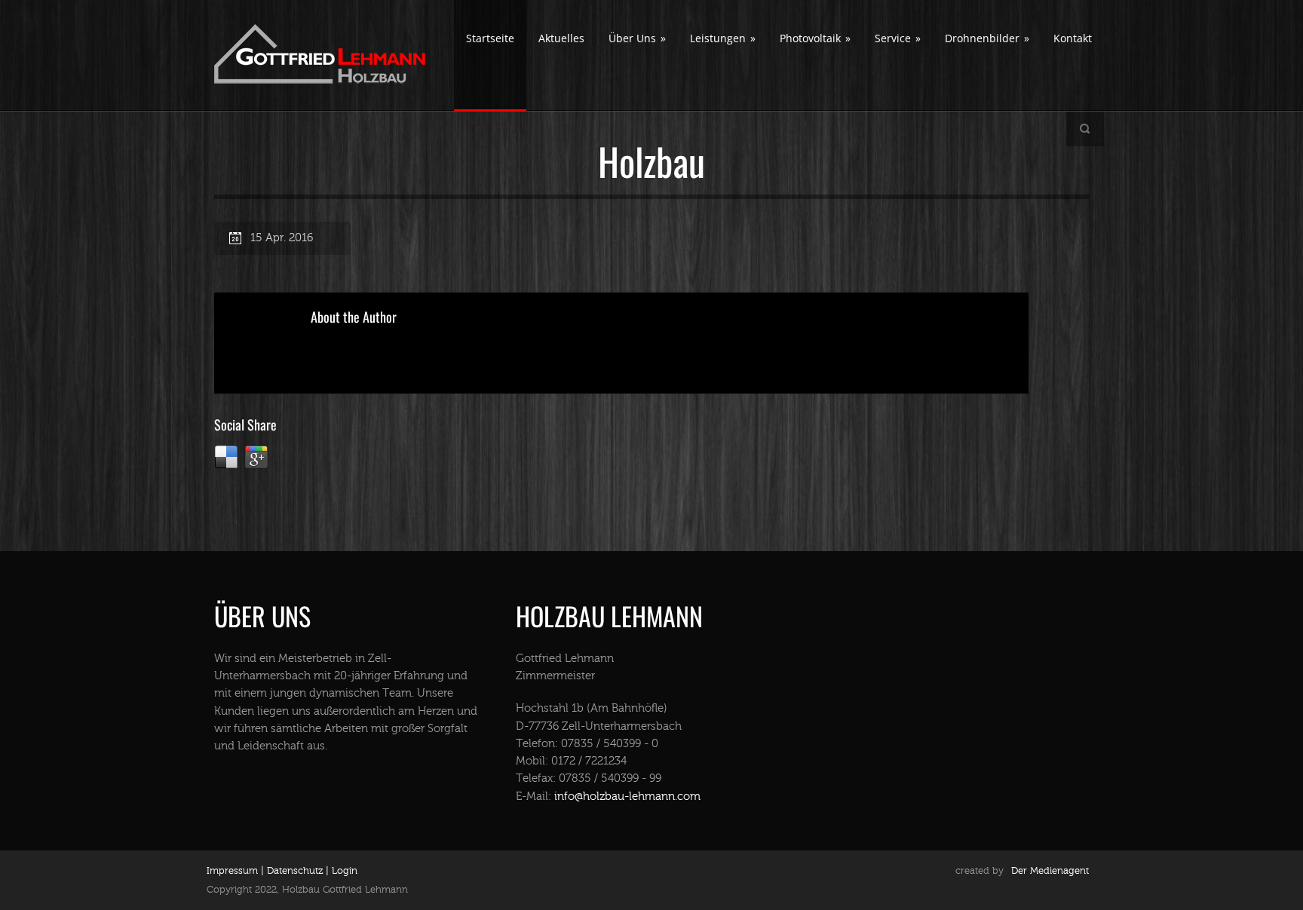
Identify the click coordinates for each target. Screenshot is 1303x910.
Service (898, 38)
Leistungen (723, 38)
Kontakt (1072, 38)
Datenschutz (293, 871)
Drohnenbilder (987, 38)
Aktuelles (561, 38)
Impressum (232, 871)
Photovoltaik (815, 38)
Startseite (490, 38)
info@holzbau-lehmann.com (627, 796)
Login (344, 871)
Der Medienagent (1050, 871)
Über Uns (637, 38)
